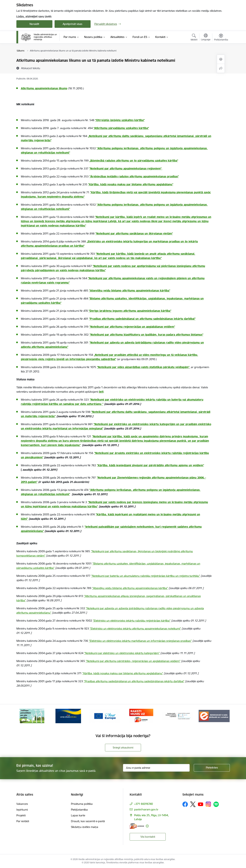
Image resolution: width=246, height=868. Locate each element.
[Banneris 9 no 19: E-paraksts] (141, 715)
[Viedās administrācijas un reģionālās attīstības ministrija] (39, 37)
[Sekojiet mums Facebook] (185, 804)
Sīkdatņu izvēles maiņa (84, 827)
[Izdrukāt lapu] (221, 59)
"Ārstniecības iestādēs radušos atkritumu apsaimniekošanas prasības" (134, 176)
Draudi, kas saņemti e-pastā (88, 821)
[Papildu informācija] (147, 826)
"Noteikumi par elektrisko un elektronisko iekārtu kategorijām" (122, 653)
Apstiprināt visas (72, 24)
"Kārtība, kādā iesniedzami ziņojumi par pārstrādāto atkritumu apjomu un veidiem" (150, 465)
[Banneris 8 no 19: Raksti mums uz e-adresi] (105, 715)
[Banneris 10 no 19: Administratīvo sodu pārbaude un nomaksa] (177, 715)
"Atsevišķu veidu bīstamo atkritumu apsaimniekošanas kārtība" (129, 290)
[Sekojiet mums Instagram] (208, 804)
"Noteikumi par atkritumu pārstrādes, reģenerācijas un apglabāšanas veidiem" (133, 661)
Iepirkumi (22, 809)
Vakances (22, 804)
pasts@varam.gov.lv (146, 809)
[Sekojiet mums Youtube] (200, 804)
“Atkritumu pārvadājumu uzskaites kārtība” (121, 128)
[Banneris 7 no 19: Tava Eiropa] (68, 715)
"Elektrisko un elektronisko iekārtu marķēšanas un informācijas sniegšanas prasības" (140, 641)
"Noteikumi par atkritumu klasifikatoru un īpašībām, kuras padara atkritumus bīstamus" (146, 334)
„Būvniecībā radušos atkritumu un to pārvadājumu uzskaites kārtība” (133, 160)
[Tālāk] (221, 716)
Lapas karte (78, 815)
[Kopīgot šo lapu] (221, 68)
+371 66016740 (143, 804)
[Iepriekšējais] (25, 716)
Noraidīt (34, 24)
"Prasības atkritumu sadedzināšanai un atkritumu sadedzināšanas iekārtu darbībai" (142, 318)
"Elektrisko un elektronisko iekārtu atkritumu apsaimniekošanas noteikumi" (135, 628)
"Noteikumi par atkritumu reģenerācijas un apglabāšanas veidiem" (132, 326)
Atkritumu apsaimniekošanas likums (44, 88)
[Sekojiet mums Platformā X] (193, 804)
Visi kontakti (147, 836)
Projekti (21, 815)
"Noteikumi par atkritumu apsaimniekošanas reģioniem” (125, 168)
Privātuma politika (82, 804)
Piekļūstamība (79, 809)
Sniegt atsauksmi (123, 747)
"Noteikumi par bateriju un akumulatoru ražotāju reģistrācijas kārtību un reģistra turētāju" (145, 576)
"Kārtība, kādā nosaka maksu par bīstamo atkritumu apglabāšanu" (122, 673)
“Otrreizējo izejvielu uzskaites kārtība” (120, 120)
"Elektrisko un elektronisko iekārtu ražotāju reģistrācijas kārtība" (132, 620)
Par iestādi (22, 821)
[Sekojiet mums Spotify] (216, 804)
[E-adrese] (137, 826)
